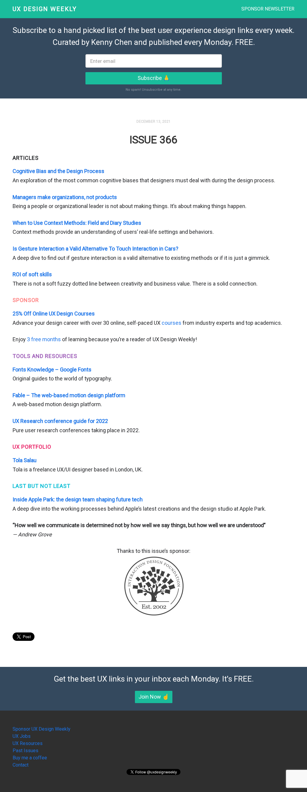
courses (171, 323)
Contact (20, 765)
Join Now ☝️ (154, 697)
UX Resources (28, 743)
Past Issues (25, 750)
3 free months (44, 339)
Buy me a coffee (30, 758)
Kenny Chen (111, 42)
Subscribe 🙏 (154, 78)
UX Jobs (22, 736)
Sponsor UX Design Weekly (41, 729)
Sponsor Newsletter (267, 9)
